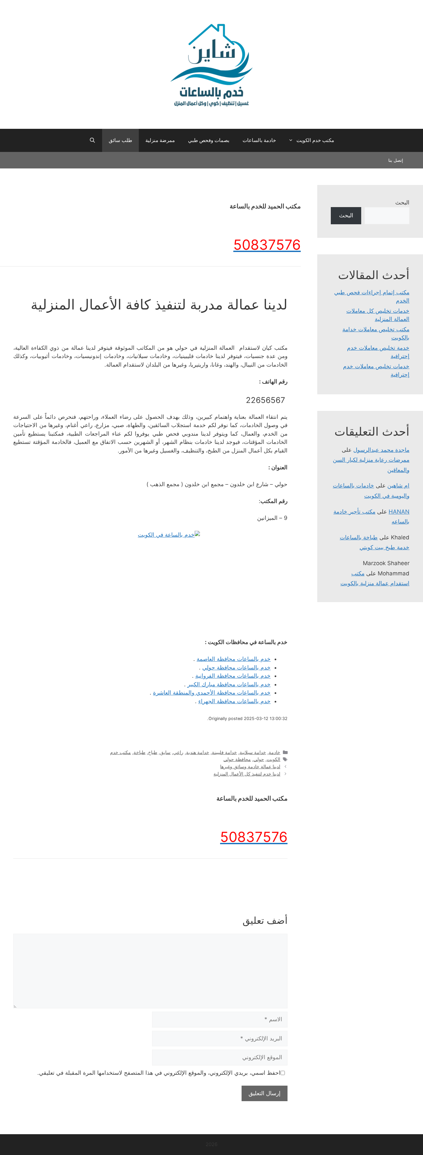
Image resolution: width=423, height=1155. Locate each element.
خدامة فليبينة (224, 752)
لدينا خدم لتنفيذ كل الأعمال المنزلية (246, 773)
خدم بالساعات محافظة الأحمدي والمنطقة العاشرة (212, 692)
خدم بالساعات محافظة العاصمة (234, 659)
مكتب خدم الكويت (315, 140)
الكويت (273, 759)
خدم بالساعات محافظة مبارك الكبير (229, 684)
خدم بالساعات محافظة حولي (236, 667)
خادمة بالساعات (259, 140)
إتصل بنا (395, 160)
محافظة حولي (237, 759)
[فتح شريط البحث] (92, 140)
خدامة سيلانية (253, 752)
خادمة (274, 752)
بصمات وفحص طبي (208, 140)
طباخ (152, 752)
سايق (165, 752)
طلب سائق (120, 140)
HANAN (399, 511)
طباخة (139, 752)
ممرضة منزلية (160, 140)
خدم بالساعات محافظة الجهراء (234, 701)
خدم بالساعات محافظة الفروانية (233, 675)
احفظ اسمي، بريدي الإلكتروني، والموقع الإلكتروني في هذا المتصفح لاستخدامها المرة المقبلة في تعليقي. (159, 1072)
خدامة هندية (197, 752)
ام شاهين (398, 485)
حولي (258, 759)
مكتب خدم (120, 752)
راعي (178, 752)
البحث (402, 202)
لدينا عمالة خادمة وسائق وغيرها (250, 766)
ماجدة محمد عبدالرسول (381, 450)
